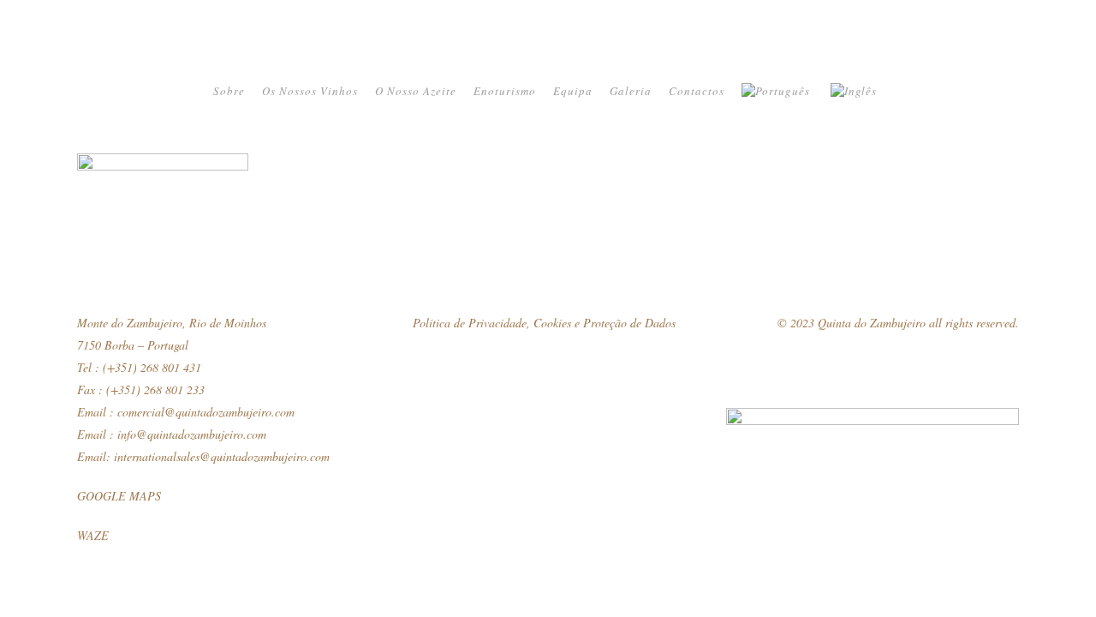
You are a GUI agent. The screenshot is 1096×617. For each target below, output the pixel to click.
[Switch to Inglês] (855, 91)
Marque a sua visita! (1079, 335)
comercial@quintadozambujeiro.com (206, 412)
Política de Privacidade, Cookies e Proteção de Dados (544, 322)
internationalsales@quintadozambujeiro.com (222, 456)
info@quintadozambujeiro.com (191, 434)
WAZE (93, 535)
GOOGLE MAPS (119, 496)
